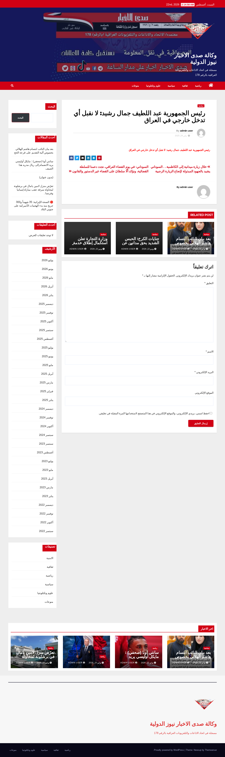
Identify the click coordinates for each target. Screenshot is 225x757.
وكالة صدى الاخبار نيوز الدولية (195, 58)
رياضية (198, 85)
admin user (186, 130)
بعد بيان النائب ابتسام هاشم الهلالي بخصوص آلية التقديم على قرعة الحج (193, 244)
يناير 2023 (47, 496)
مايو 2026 (47, 277)
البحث (51, 106)
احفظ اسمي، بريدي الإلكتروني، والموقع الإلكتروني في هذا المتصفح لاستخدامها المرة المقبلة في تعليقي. (153, 413)
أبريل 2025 (47, 373)
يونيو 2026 (47, 269)
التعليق (208, 283)
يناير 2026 (47, 295)
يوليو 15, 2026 (199, 663)
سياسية (171, 85)
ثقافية (185, 85)
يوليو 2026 (47, 260)
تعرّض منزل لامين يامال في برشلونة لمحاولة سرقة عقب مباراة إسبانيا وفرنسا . (33, 190)
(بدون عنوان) (46, 177)
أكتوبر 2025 (46, 321)
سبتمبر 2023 (46, 443)
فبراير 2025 (46, 391)
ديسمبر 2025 (46, 304)
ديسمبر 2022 (46, 504)
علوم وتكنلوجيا (153, 85)
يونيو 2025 (47, 356)
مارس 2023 (46, 487)
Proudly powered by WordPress (169, 750)
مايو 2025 (47, 365)
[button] (12, 85)
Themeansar (211, 750)
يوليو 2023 (47, 461)
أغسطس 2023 (45, 452)
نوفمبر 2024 (46, 417)
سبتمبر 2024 (46, 435)
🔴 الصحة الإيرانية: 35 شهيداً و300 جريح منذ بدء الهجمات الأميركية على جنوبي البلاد (33, 206)
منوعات (135, 85)
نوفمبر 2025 (46, 312)
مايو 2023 (47, 470)
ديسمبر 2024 (46, 408)
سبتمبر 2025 (46, 330)
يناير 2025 (47, 400)
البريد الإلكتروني (204, 372)
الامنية (49, 558)
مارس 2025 (46, 382)
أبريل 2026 (47, 286)
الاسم (209, 351)
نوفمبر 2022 (46, 513)
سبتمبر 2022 (46, 531)
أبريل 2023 (47, 478)
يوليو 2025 (47, 347)
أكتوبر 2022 (46, 522)
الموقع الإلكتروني (204, 392)
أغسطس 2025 (45, 338)
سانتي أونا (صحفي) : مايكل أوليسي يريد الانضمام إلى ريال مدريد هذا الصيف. (34, 165)
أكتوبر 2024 (46, 426)
